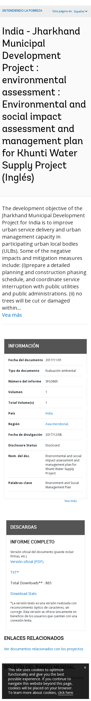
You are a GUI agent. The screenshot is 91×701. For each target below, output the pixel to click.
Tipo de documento (23, 371)
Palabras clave (20, 483)
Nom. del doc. (19, 456)
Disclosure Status (22, 445)
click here (65, 692)
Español (79, 11)
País (11, 413)
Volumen (15, 392)
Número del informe (24, 381)
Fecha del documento (25, 360)
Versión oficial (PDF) (26, 561)
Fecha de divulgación (25, 434)
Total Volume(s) (21, 402)
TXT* (14, 572)
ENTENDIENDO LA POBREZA (22, 10)
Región (13, 424)
